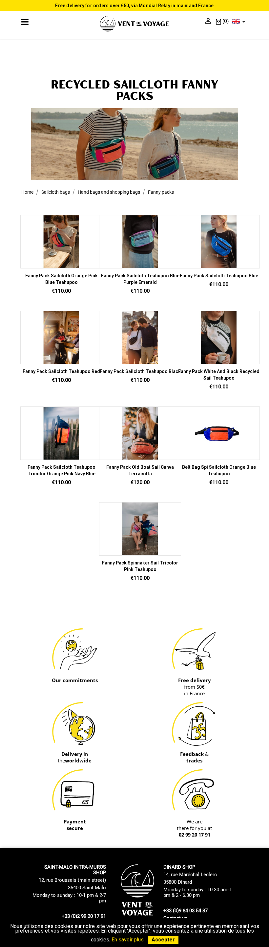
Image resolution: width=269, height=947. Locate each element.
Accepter (163, 940)
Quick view (61, 265)
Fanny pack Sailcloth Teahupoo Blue (219, 275)
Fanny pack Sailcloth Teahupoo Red (61, 371)
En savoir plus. (128, 940)
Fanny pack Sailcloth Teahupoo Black (140, 371)
